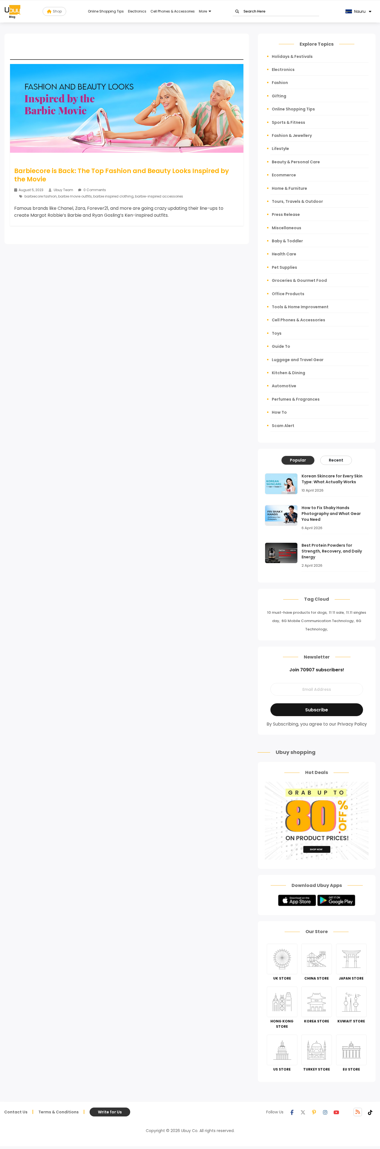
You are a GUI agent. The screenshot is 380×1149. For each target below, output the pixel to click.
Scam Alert (283, 425)
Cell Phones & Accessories (172, 11)
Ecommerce (284, 175)
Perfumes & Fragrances (296, 399)
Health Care (284, 254)
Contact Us (16, 1112)
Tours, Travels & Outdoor (297, 201)
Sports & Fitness (288, 122)
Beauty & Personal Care (296, 162)
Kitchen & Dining (288, 373)
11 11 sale (336, 612)
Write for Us (110, 1112)
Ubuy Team (63, 190)
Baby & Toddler (287, 241)
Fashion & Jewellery (292, 135)
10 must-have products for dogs (297, 612)
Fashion (280, 82)
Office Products (288, 294)
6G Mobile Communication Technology (318, 620)
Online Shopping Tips (106, 11)
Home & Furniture (289, 188)
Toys (277, 333)
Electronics (137, 11)
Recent (336, 460)
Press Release (286, 214)
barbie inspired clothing (113, 196)
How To (279, 412)
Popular (298, 460)
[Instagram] (325, 1112)
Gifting (279, 96)
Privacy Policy (352, 724)
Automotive (284, 386)
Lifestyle (280, 148)
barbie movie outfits (75, 196)
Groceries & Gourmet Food (299, 280)
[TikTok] (370, 1112)
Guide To (281, 346)
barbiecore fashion (40, 196)
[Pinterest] (314, 1112)
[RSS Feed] (358, 1112)
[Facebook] (292, 1112)
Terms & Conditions (58, 1112)
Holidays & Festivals (292, 56)
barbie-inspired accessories (159, 196)
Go (237, 12)
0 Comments (94, 190)
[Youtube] (336, 1112)
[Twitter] (303, 1112)
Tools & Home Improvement (300, 307)
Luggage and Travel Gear (298, 360)
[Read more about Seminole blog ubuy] (12, 11)
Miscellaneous (286, 228)
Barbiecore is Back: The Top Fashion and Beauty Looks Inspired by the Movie (121, 175)
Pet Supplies (284, 267)
